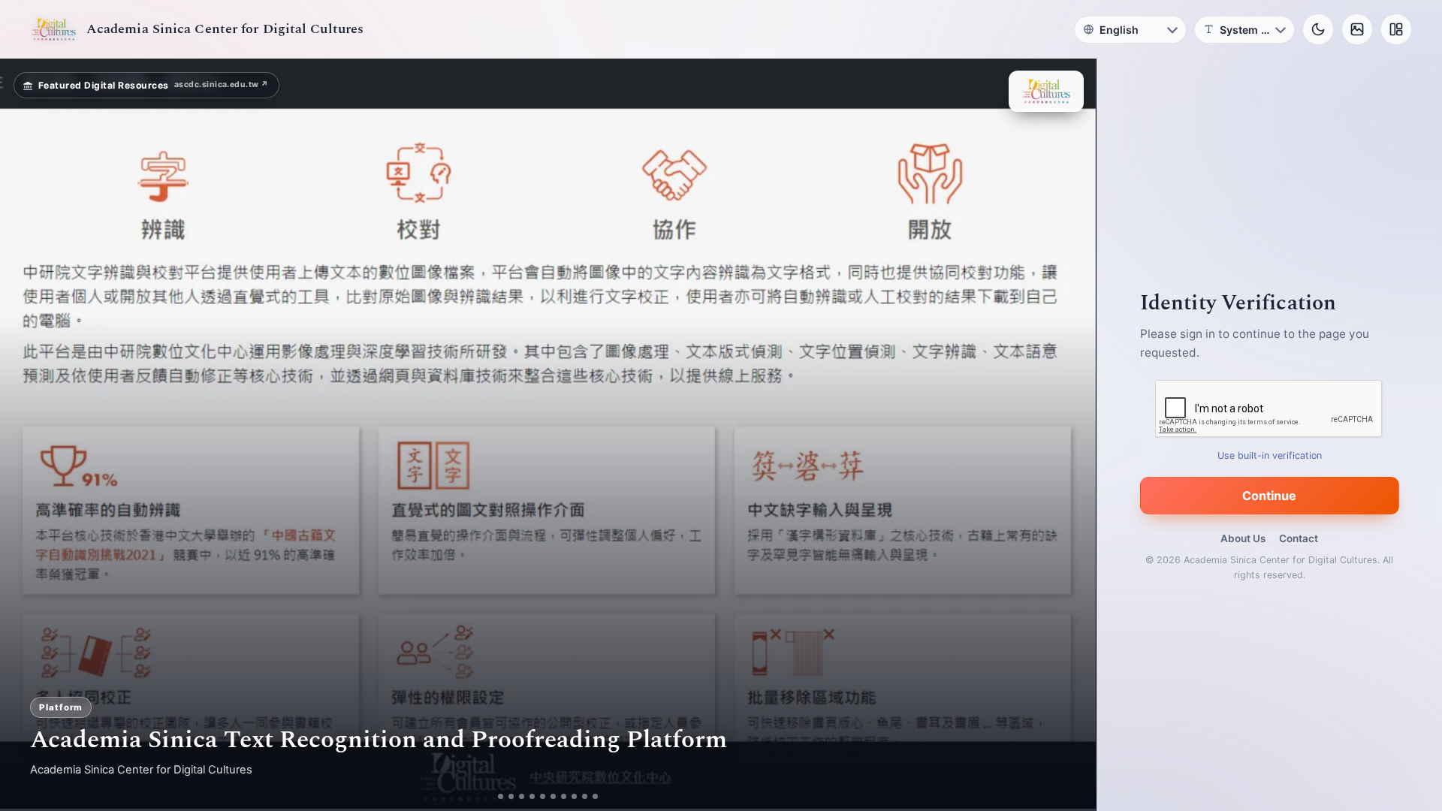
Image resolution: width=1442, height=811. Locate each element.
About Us (1243, 538)
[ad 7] (569, 796)
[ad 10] (601, 796)
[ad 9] (590, 796)
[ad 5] (548, 796)
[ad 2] (505, 796)
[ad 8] (580, 796)
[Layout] (1396, 29)
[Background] (1357, 29)
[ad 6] (559, 796)
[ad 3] (522, 796)
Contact (1298, 538)
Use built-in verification (1269, 455)
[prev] (27, 434)
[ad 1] (495, 796)
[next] (1068, 434)
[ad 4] (538, 796)
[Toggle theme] (1318, 29)
